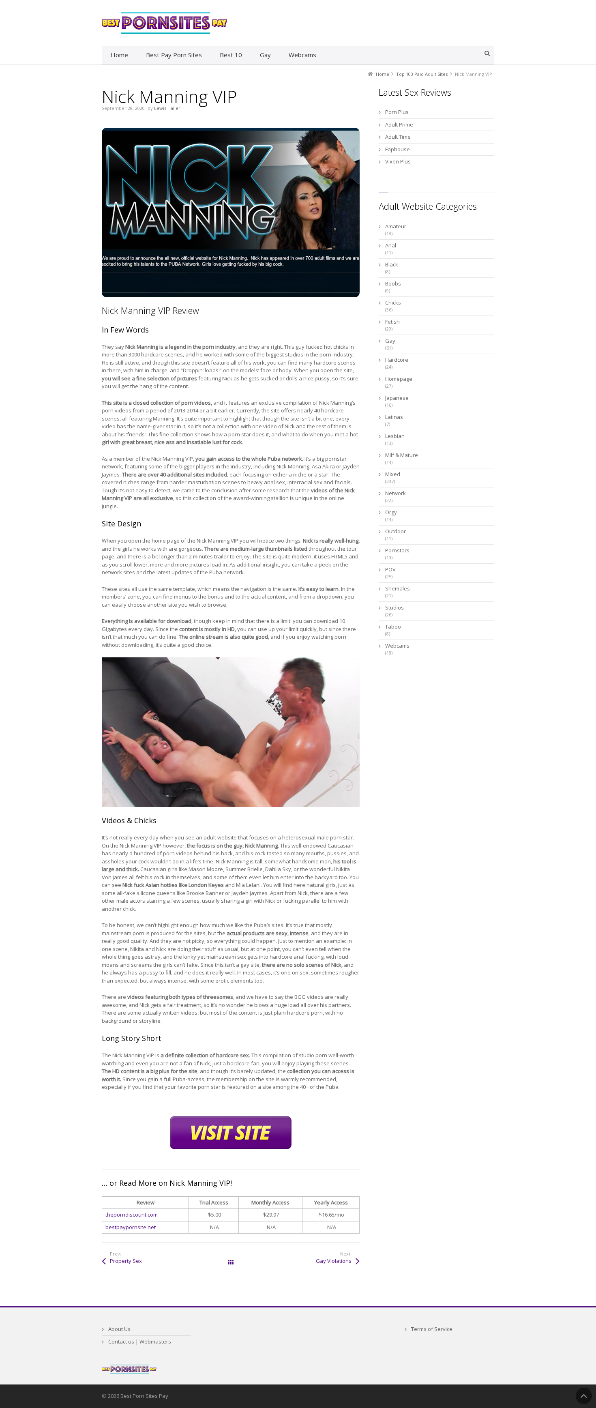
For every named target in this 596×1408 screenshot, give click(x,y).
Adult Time (398, 136)
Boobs (393, 283)
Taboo (393, 626)
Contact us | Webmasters (139, 1341)
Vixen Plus (398, 161)
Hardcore (396, 359)
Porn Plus (397, 112)
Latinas (394, 417)
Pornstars (397, 550)
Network (395, 493)
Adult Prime (399, 124)
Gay (390, 340)
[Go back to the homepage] (164, 23)
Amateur (395, 226)
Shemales (397, 588)
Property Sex (126, 1260)
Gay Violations (334, 1260)
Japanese (397, 397)
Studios (394, 607)
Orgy (391, 512)
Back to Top (584, 1396)
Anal (390, 245)
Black (391, 264)
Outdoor (395, 531)
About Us (119, 1329)
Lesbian (395, 436)
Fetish (392, 321)
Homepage (398, 378)
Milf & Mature (401, 455)
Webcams (397, 645)
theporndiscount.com (131, 1214)
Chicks (393, 302)
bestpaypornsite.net (130, 1227)
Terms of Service (431, 1329)
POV (390, 569)
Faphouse (397, 149)
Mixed (392, 474)
